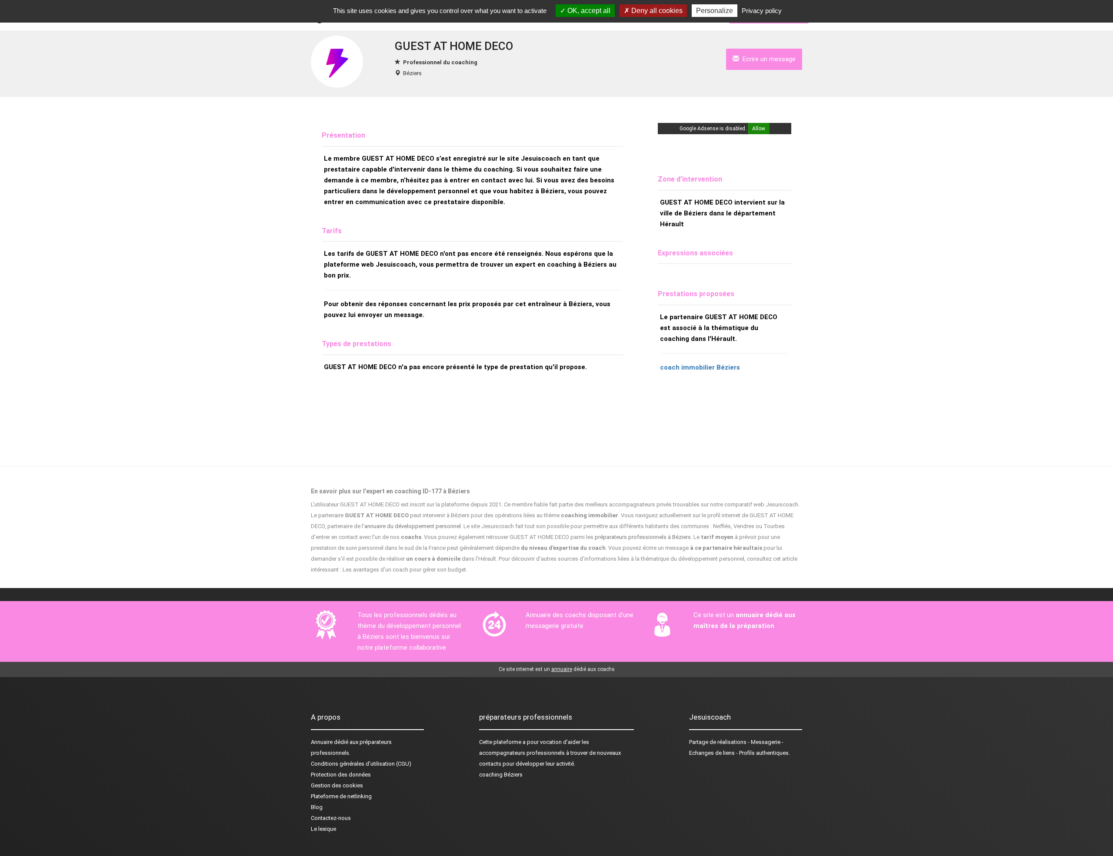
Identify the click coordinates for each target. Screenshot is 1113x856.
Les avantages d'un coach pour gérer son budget (404, 569)
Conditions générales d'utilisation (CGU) (361, 763)
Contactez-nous (331, 818)
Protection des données (341, 774)
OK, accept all (588, 10)
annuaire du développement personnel (412, 526)
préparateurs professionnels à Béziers (643, 537)
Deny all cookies (656, 10)
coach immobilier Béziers (700, 367)
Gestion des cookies (337, 785)
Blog (317, 807)
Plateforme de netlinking (341, 796)
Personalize (714, 10)
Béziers (412, 73)
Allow (758, 129)
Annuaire (322, 742)
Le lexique (323, 829)
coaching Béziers (501, 774)
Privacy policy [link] (762, 10)
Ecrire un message (767, 59)
